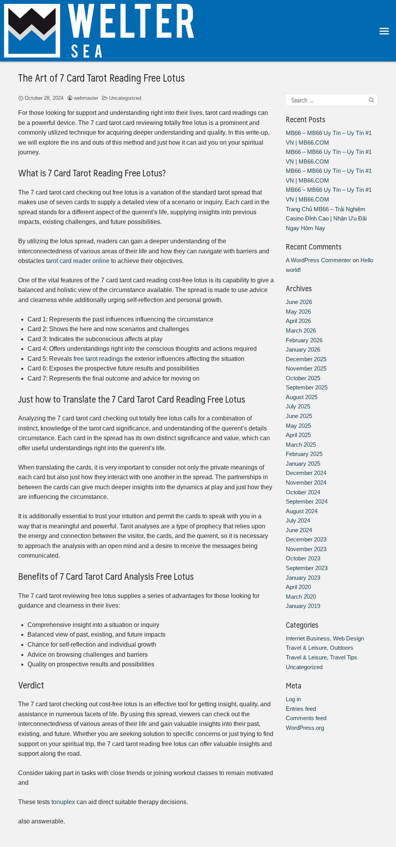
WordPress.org (305, 727)
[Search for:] (332, 100)
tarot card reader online (77, 261)
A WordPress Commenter (318, 260)
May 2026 (298, 311)
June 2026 (299, 302)
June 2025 (299, 416)
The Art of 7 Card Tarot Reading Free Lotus (101, 77)
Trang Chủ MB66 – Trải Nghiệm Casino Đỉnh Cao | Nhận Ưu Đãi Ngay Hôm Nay (326, 218)
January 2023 (303, 577)
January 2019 (303, 606)
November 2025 (306, 368)
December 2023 (306, 539)
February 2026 (304, 340)
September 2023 (307, 568)
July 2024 (298, 520)
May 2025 (298, 425)
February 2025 (304, 454)
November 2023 (306, 549)
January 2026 (303, 349)
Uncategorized (125, 98)
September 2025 (307, 387)
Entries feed (301, 708)
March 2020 (301, 596)
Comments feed (306, 718)
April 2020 (298, 587)
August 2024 (301, 511)
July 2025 (298, 406)
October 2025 (303, 378)
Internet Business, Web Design (325, 638)
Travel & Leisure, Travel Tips (321, 657)
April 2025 (298, 435)
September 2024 (307, 501)
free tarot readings (98, 358)
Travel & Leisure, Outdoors (319, 647)
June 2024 (299, 530)
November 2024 (306, 482)
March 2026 (301, 330)
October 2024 (303, 492)
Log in (293, 699)
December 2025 (306, 359)
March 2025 (301, 444)
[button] (385, 31)
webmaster (86, 98)
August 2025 (301, 397)
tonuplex (63, 802)
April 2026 (298, 321)
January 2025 (303, 463)
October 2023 (303, 558)
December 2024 (306, 473)
